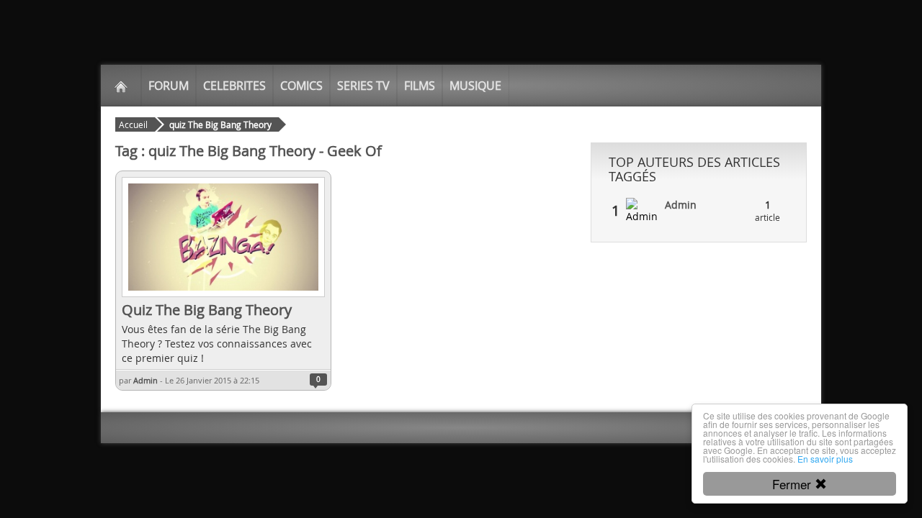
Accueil (133, 124)
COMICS (301, 86)
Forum (168, 86)
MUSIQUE (475, 86)
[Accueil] (121, 85)
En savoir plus (825, 459)
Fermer (793, 484)
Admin (145, 380)
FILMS (419, 86)
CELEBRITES (234, 86)
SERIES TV (363, 86)
